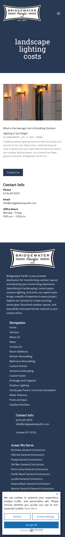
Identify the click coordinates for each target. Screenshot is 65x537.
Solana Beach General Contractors (30, 483)
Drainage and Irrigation (23, 380)
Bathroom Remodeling (22, 361)
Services (14, 332)
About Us (15, 337)
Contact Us (13, 172)
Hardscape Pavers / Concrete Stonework (33, 390)
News (39, 137)
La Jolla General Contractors (27, 479)
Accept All (31, 525)
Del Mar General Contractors (27, 464)
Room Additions (19, 351)
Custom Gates (18, 375)
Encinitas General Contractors (28, 450)
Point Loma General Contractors (29, 469)
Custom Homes (18, 366)
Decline (17, 516)
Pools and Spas (18, 400)
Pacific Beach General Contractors (30, 474)
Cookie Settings (45, 516)
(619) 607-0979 (11, 193)
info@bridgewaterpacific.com (19, 203)
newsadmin (12, 137)
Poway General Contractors (26, 459)
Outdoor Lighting (19, 385)
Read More (31, 508)
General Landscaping (22, 371)
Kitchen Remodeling (21, 356)
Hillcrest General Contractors (27, 454)
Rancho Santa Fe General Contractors (32, 488)
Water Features (18, 395)
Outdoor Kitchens (20, 404)
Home (13, 327)
